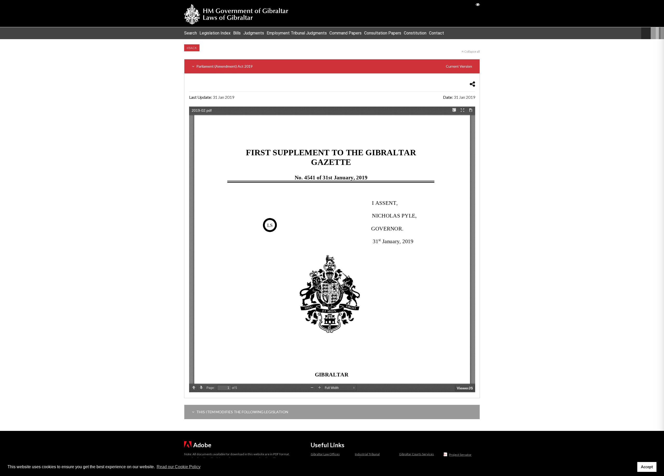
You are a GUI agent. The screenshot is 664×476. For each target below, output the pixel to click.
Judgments (253, 33)
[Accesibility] (478, 4)
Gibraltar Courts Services (416, 454)
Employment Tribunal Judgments (297, 33)
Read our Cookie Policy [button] (178, 467)
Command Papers (345, 33)
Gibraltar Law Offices (325, 454)
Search (190, 33)
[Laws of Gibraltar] (236, 13)
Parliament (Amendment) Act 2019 (334, 66)
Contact (436, 33)
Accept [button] (647, 467)
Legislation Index (215, 33)
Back (192, 48)
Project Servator (460, 455)
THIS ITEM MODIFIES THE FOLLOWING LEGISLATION (242, 412)
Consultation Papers (382, 33)
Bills (237, 33)
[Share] (472, 84)
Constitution (415, 33)
